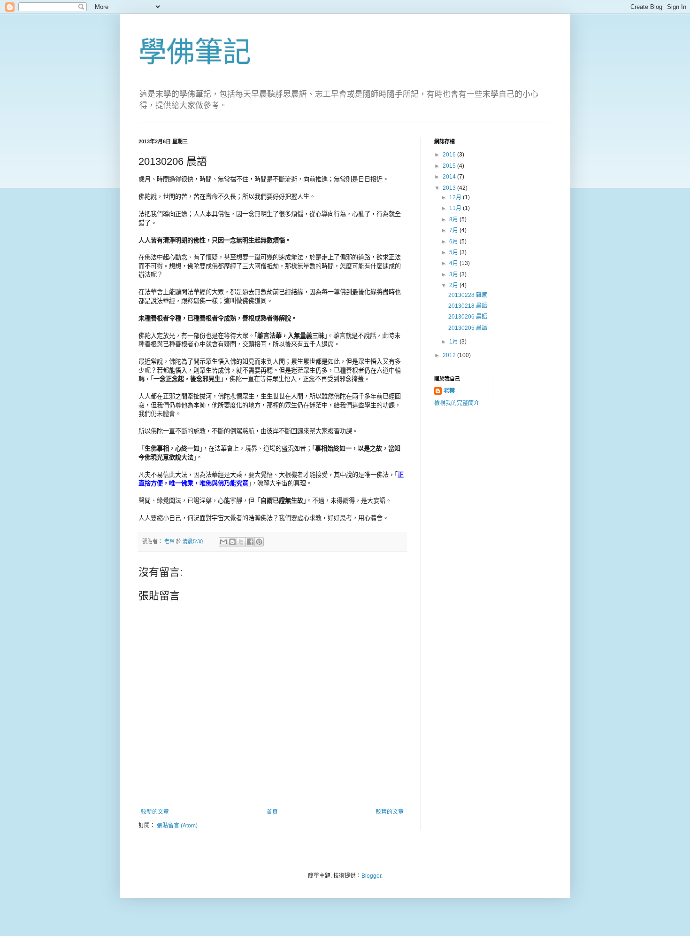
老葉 (449, 391)
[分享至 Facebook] (250, 541)
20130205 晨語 (467, 328)
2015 (450, 166)
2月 (454, 285)
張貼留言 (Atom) (177, 825)
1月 (454, 341)
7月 (454, 230)
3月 (454, 274)
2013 (450, 188)
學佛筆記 (194, 52)
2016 (450, 154)
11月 (456, 208)
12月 (456, 197)
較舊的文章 (390, 812)
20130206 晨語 (467, 316)
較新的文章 (155, 812)
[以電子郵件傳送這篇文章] (223, 541)
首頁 (272, 812)
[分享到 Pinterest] (259, 541)
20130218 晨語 (467, 306)
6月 (454, 241)
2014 (450, 176)
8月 (454, 219)
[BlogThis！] (232, 541)
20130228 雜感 (467, 295)
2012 (450, 355)
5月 (454, 252)
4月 (454, 263)
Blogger (371, 876)
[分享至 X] (241, 541)
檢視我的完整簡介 (456, 403)
